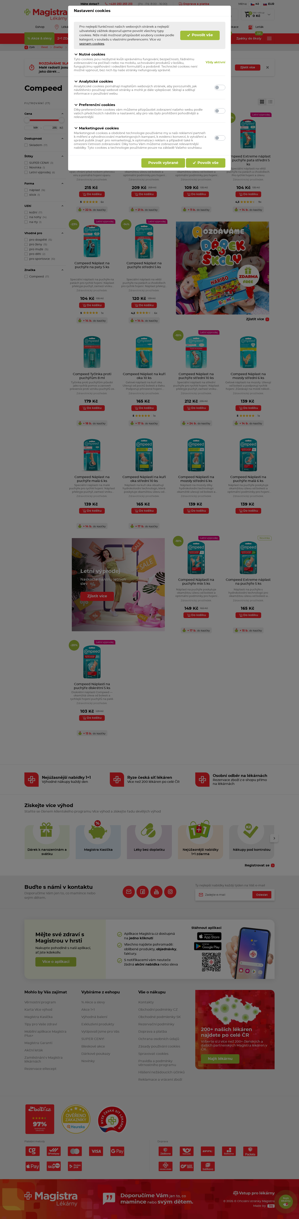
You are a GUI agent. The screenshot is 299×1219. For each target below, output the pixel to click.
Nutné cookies (92, 54)
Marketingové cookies (99, 128)
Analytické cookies (96, 81)
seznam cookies (91, 43)
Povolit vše (202, 35)
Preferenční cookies (97, 105)
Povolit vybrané (163, 163)
